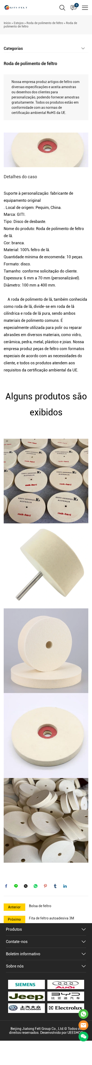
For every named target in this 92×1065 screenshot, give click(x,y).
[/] (65, 996)
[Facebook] (6, 886)
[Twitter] (25, 886)
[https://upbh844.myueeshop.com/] (26, 984)
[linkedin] (65, 886)
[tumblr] (55, 886)
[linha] (15, 886)
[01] (65, 984)
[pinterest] (45, 886)
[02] (65, 1008)
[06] (26, 996)
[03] (26, 1008)
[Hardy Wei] (83, 1014)
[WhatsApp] (35, 886)
